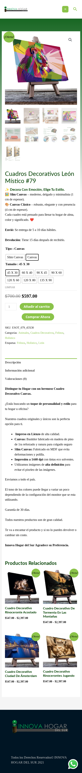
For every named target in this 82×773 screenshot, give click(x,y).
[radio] (15, 257)
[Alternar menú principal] (65, 9)
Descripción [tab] (13, 362)
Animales (23, 332)
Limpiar (10, 287)
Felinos (59, 332)
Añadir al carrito (37, 306)
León (41, 342)
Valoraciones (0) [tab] (16, 378)
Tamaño (11, 264)
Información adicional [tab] (20, 370)
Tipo (8, 248)
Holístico (10, 337)
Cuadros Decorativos (42, 332)
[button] (75, 9)
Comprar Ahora (38, 317)
